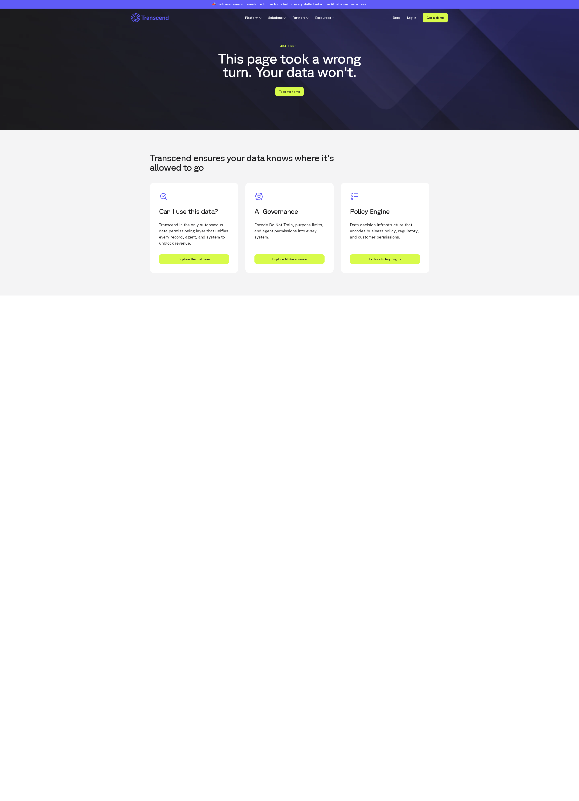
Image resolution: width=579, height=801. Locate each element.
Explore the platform (194, 259)
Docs (397, 17)
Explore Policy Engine (385, 259)
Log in (411, 17)
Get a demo (435, 17)
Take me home (289, 91)
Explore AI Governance (289, 259)
